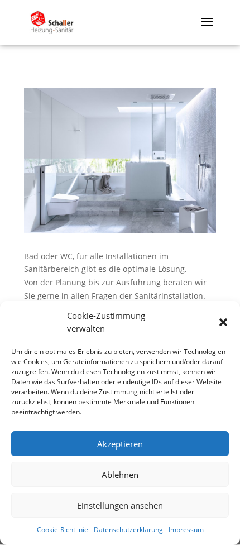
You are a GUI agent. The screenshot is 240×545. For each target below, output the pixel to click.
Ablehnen (120, 474)
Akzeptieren (120, 444)
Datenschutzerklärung (128, 529)
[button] (223, 322)
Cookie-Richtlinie (62, 529)
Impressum (186, 529)
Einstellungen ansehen (120, 505)
